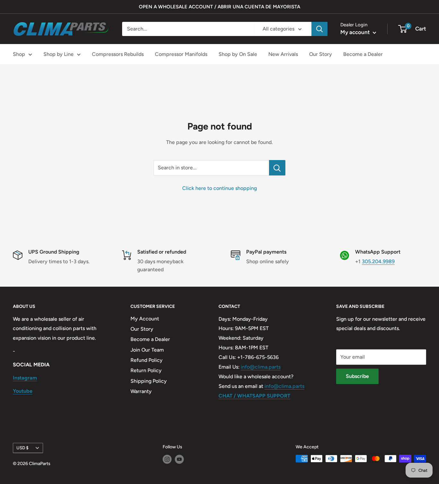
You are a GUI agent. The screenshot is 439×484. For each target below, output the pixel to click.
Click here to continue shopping (219, 188)
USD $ (22, 447)
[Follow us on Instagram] (167, 459)
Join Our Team (147, 350)
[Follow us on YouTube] (179, 459)
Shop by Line (58, 54)
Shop (19, 54)
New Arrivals (283, 54)
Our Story (320, 54)
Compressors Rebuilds (118, 54)
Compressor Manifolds (181, 54)
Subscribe (357, 376)
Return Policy (146, 370)
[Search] (319, 29)
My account (355, 32)
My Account (144, 319)
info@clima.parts (261, 367)
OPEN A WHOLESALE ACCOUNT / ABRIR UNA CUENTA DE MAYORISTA (219, 7)
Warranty (141, 391)
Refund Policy (146, 360)
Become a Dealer (363, 54)
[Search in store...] (277, 167)
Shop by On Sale (238, 54)
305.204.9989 (378, 261)
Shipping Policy (148, 381)
